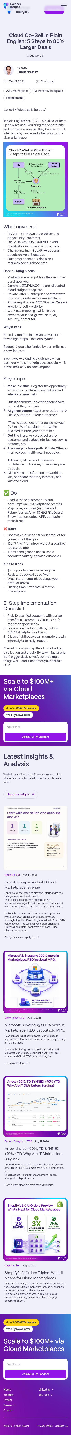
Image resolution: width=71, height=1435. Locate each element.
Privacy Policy (45, 1426)
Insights (8, 1395)
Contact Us (61, 1426)
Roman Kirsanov (27, 72)
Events (7, 1400)
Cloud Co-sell (35, 56)
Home (7, 1389)
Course (7, 1410)
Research (9, 1405)
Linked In (44, 1389)
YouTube (44, 1395)
